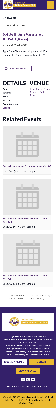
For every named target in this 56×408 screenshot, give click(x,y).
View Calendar (28, 371)
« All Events (9, 17)
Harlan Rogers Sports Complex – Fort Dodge (39, 92)
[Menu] (50, 5)
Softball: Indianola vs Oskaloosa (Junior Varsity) (27, 166)
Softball (6, 107)
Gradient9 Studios (27, 403)
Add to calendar (18, 68)
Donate (41, 362)
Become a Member (14, 362)
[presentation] (27, 144)
